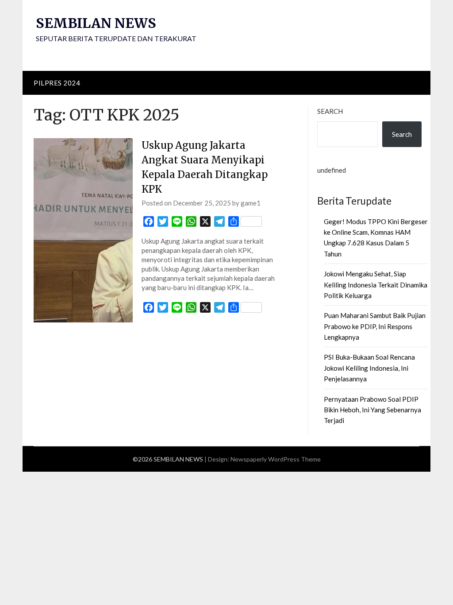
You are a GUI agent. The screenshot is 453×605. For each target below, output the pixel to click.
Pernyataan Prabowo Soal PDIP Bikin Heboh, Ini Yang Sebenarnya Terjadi (372, 410)
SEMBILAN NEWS (96, 23)
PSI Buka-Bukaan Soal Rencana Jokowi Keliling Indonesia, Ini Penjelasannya (369, 368)
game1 (251, 203)
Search (330, 111)
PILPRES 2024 (57, 83)
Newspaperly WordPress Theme (275, 459)
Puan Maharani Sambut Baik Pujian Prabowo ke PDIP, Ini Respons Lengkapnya (375, 326)
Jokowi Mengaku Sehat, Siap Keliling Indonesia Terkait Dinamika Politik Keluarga (375, 284)
